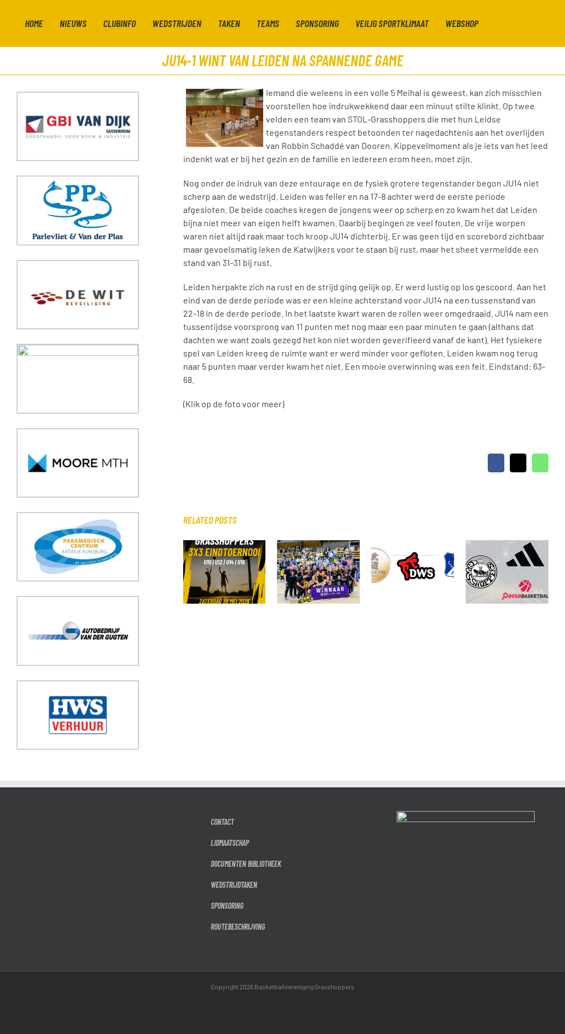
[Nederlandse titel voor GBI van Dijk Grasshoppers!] (318, 545)
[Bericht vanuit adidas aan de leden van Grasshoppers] (507, 545)
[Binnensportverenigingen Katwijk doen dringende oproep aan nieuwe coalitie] (412, 545)
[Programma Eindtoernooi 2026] (224, 545)
